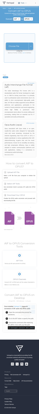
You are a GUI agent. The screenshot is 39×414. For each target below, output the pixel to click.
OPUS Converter (30, 123)
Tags (6, 387)
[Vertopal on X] (17, 364)
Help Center (16, 381)
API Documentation (26, 381)
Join (24, 52)
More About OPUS (9, 154)
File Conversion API (15, 374)
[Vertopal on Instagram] (12, 364)
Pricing (6, 374)
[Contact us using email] (26, 364)
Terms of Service (9, 404)
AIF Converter (31, 83)
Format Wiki (8, 381)
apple (5, 77)
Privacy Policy (8, 399)
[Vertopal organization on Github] (21, 364)
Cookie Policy (8, 401)
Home (4, 8)
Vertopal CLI (26, 374)
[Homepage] (19, 348)
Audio (9, 8)
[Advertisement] (19, 28)
